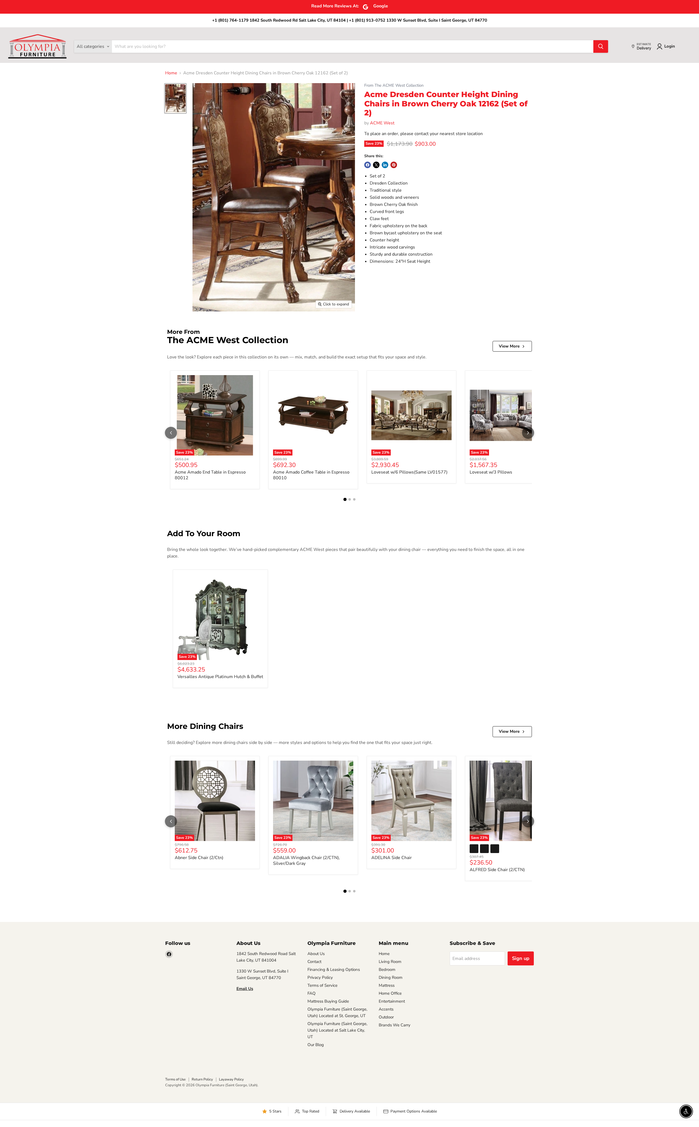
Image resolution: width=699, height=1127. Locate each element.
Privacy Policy (320, 977)
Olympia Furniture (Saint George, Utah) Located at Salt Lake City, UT (337, 1030)
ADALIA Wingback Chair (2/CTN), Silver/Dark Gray (306, 860)
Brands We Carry (394, 1025)
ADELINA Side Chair (391, 858)
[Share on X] (376, 165)
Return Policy (202, 1079)
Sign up (520, 958)
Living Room (390, 961)
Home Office (390, 993)
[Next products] (528, 433)
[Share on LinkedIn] (385, 165)
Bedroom (387, 969)
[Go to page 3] (354, 499)
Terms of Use (175, 1079)
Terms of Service (322, 985)
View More (509, 346)
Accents (386, 1009)
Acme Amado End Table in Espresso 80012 (210, 475)
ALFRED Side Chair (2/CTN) (497, 870)
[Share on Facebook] (367, 165)
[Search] (600, 46)
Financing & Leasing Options (333, 969)
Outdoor (386, 1017)
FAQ (311, 993)
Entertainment (392, 1001)
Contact (314, 961)
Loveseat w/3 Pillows (491, 472)
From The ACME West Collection (393, 85)
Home (171, 73)
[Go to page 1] (344, 499)
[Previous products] (171, 433)
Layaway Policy (231, 1079)
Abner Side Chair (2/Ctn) (199, 858)
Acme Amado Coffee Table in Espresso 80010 (311, 475)
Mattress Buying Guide (328, 1001)
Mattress (387, 985)
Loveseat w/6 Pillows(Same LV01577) (409, 472)
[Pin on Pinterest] (393, 165)
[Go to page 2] (349, 499)
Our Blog (315, 1044)
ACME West (382, 123)
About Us (316, 953)
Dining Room (390, 977)
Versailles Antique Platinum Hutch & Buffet (220, 677)
